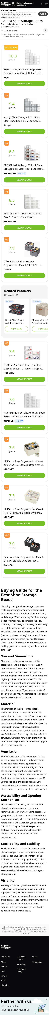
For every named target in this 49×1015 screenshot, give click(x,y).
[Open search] (42, 4)
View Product (24, 83)
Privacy (4, 976)
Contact (4, 966)
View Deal (16, 329)
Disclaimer (5, 985)
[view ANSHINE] (12, 400)
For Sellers (21, 964)
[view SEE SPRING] (12, 153)
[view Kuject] (13, 57)
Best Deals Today (21, 970)
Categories (37, 962)
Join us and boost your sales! (15, 1009)
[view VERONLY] (12, 449)
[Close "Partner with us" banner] (46, 999)
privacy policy (15, 17)
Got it (43, 13)
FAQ (3, 971)
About (3, 962)
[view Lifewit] (12, 249)
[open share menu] (45, 30)
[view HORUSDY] (12, 352)
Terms (3, 980)
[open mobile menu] (46, 4)
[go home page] (6, 4)
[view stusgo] (12, 105)
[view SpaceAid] (12, 544)
